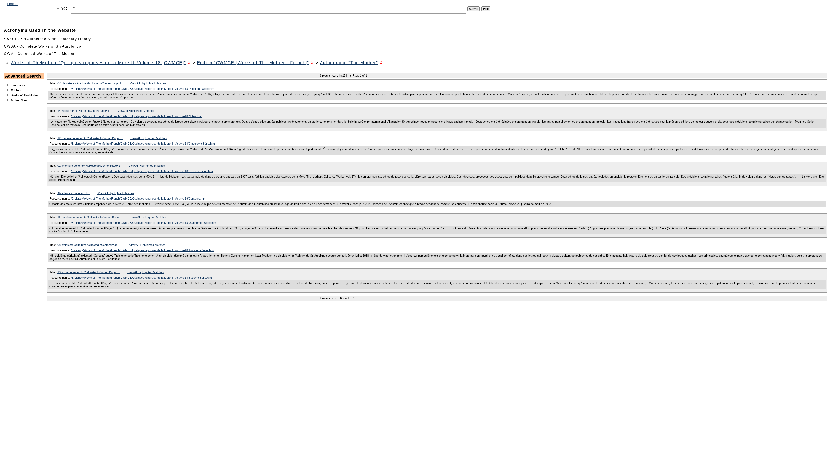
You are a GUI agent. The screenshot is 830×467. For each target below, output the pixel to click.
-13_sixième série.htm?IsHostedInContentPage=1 (88, 272)
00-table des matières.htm (73, 193)
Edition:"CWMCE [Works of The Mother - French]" (253, 62)
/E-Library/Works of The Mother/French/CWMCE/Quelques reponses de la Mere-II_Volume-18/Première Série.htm (142, 171)
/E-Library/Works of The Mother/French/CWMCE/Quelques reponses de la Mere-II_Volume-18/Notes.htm (136, 116)
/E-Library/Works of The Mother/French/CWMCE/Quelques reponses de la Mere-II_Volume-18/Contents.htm (138, 198)
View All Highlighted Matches (147, 83)
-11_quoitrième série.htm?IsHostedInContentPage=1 (90, 217)
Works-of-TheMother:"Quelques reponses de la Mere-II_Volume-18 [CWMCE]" (98, 62)
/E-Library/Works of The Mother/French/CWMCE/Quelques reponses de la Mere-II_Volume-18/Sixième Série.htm (141, 277)
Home (12, 4)
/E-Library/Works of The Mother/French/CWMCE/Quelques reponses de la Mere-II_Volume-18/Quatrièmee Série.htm (143, 222)
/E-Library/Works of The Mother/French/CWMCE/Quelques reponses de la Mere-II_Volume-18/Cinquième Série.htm (143, 143)
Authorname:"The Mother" (349, 62)
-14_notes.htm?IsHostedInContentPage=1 (83, 110)
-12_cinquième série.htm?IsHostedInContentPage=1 (90, 138)
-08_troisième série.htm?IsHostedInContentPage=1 (89, 244)
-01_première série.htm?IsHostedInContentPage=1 (89, 165)
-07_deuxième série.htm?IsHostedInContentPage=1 (89, 83)
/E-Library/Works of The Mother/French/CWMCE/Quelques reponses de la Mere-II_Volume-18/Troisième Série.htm (142, 250)
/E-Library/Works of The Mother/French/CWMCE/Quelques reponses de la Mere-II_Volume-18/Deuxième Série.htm (142, 88)
